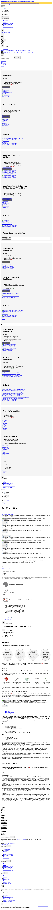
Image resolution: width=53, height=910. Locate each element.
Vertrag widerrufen (5, 844)
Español (7, 11)
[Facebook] (1, 886)
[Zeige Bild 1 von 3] (2, 524)
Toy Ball (4, 421)
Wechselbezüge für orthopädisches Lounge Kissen (13, 390)
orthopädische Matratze (7, 350)
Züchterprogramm (7, 883)
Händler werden (6, 882)
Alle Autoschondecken (7, 168)
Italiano (6, 14)
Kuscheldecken (5, 96)
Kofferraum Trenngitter (7, 224)
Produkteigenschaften (8, 854)
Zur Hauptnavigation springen (27, 1)
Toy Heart (4, 426)
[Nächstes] (6, 522)
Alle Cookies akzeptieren (24, 907)
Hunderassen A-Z (7, 853)
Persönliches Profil (9, 50)
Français (7, 13)
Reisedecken (4, 123)
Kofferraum (4, 202)
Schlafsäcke (4, 120)
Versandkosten (6, 849)
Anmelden (3, 4)
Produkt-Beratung (6, 87)
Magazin (5, 856)
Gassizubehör (5, 449)
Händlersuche (6, 879)
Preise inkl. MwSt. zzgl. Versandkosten (10, 568)
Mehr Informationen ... (43, 906)
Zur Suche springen (16, 1)
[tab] (8, 617)
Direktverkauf (6, 858)
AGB (4, 22)
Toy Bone (4, 424)
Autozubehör (5, 447)
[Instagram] (3, 886)
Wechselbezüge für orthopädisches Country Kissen (13, 393)
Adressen (15, 50)
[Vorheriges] (3, 522)
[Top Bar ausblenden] (2, 30)
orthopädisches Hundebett (7, 266)
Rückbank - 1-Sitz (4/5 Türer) (8, 171)
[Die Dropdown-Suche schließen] (18, 57)
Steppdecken (5, 91)
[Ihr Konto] (2, 42)
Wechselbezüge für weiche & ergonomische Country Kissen (15, 398)
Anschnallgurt (5, 221)
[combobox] (7, 58)
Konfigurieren (15, 907)
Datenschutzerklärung (8, 23)
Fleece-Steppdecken (6, 93)
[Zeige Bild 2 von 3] (3, 524)
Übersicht (3, 50)
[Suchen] (3, 40)
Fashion (3, 319)
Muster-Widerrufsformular (9, 25)
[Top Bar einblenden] (2, 54)
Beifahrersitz (4, 204)
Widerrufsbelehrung (7, 24)
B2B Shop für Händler (8, 855)
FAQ (4, 880)
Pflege (3, 452)
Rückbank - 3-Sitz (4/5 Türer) (8, 176)
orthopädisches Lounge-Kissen (8, 345)
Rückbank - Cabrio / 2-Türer (8, 179)
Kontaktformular (11, 843)
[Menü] (2, 34)
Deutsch (7, 8)
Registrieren (10, 4)
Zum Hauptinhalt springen (6, 1)
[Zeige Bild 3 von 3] (5, 524)
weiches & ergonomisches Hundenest (10, 297)
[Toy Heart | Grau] (26, 516)
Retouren (5, 875)
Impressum (5, 20)
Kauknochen (5, 142)
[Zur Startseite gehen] (5, 32)
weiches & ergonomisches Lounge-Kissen (11, 374)
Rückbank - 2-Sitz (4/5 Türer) (8, 173)
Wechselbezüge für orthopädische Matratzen (11, 395)
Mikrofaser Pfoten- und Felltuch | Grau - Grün (12, 139)
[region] (26, 534)
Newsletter (5, 878)
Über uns (5, 851)
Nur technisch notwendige (6, 907)
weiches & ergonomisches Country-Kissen (11, 376)
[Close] (2, 534)
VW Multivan (5, 207)
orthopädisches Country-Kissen (9, 348)
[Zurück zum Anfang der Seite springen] (2, 904)
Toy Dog (4, 429)
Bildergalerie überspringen (7, 514)
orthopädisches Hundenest (7, 268)
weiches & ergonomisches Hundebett (10, 294)
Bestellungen (27, 50)
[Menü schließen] (2, 45)
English (6, 10)
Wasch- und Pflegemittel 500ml (9, 144)
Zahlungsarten (21, 50)
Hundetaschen (5, 125)
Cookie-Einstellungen (8, 27)
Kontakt (5, 877)
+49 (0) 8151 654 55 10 (21, 839)
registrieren (5, 49)
